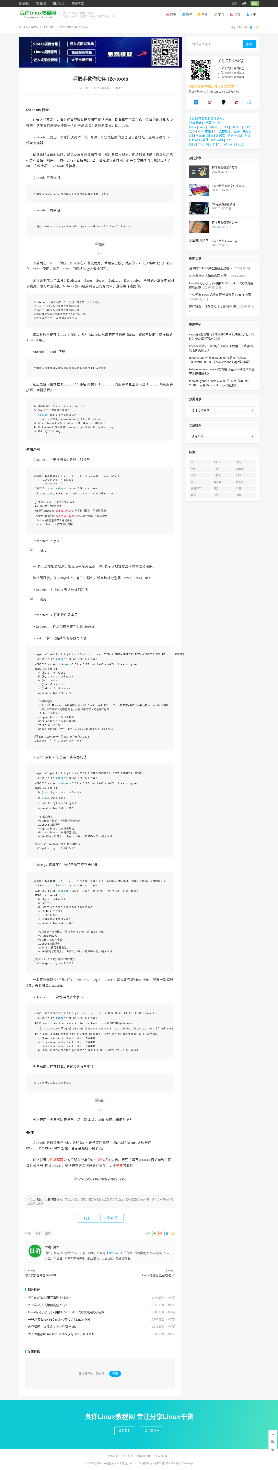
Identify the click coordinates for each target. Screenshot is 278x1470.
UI (240, 135)
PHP (247, 127)
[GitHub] (223, 103)
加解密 (240, 468)
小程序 (235, 131)
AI (215, 131)
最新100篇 (78, 3)
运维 (238, 495)
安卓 (192, 131)
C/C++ (223, 127)
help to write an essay (203, 369)
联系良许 (125, 1430)
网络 (193, 495)
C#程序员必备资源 (223, 204)
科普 (238, 488)
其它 (241, 144)
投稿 (254, 3)
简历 (192, 144)
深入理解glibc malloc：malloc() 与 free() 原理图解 (61, 1334)
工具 (221, 14)
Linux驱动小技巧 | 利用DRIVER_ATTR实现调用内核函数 (66, 1312)
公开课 (222, 144)
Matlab (200, 135)
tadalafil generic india (203, 381)
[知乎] (196, 103)
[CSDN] (236, 103)
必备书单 (195, 122)
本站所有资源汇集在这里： (207, 118)
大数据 (223, 131)
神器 (216, 488)
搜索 (249, 44)
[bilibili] (249, 103)
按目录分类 (59, 3)
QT (191, 135)
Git (192, 462)
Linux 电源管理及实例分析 (158, 1275)
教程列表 (24, 3)
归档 (238, 475)
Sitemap (188, 1463)
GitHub (217, 462)
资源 (237, 14)
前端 (208, 131)
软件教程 (217, 140)
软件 (205, 140)
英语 (232, 144)
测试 (247, 135)
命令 (38, 1233)
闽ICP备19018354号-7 (167, 1463)
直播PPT (196, 488)
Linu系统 (98, 1160)
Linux (192, 127)
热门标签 (41, 3)
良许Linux (114, 1253)
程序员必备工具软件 (225, 167)
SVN (238, 462)
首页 (173, 14)
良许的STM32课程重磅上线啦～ (49, 1297)
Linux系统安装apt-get (225, 241)
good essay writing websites (208, 357)
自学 (216, 495)
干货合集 (48, 27)
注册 (244, 3)
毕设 (201, 144)
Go (239, 127)
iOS (200, 131)
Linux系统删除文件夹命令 (228, 186)
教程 (189, 14)
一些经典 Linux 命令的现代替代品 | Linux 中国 (59, 1319)
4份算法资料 (212, 122)
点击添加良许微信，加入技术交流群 (212, 86)
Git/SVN (194, 140)
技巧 (47, 1233)
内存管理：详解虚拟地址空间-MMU (52, 1326)
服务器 (240, 482)
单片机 (246, 131)
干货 (204, 14)
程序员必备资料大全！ (226, 222)
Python (212, 127)
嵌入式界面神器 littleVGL (41, 1275)
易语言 (231, 135)
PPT (229, 140)
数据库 (220, 135)
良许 (87, 88)
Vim (193, 468)
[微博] (210, 103)
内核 (216, 468)
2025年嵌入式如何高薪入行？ (48, 1305)
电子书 (210, 144)
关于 (253, 14)
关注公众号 (152, 1430)
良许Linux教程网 (28, 27)
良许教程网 (54, 1160)
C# (233, 127)
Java (202, 127)
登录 (235, 3)
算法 (210, 135)
